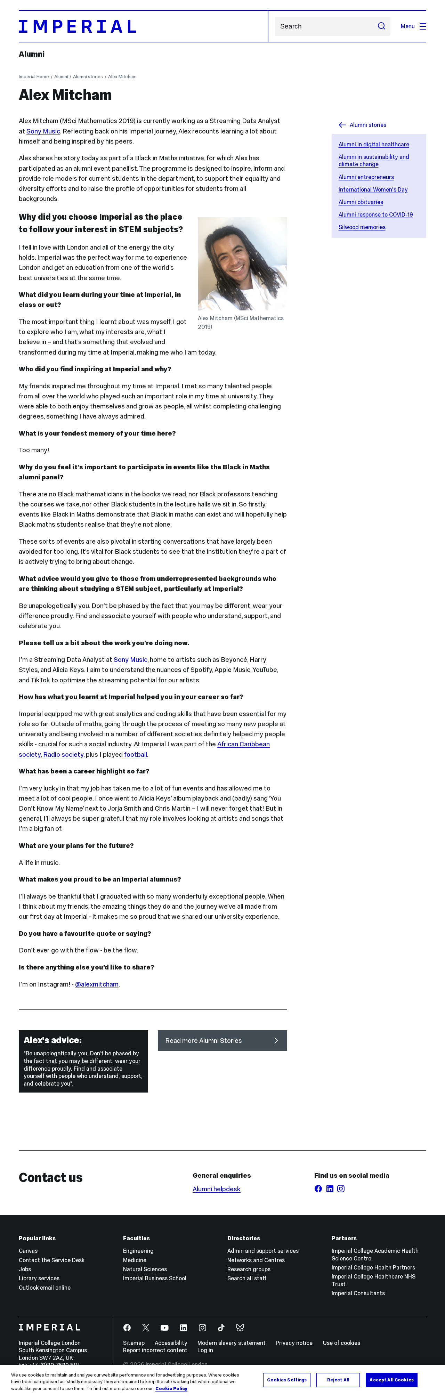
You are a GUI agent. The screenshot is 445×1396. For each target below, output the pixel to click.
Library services (39, 1278)
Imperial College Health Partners (373, 1267)
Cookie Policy (171, 1388)
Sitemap (134, 1342)
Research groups (248, 1269)
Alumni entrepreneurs (366, 176)
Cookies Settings (287, 1379)
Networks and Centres (256, 1260)
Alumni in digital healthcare (374, 144)
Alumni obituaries (361, 201)
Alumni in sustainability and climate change (374, 160)
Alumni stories (88, 77)
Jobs (25, 1269)
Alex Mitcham (122, 77)
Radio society (63, 754)
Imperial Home (34, 77)
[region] (222, 1380)
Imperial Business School (154, 1278)
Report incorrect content (155, 1350)
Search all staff (247, 1278)
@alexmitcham (97, 984)
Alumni (31, 54)
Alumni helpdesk (217, 1189)
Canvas (28, 1250)
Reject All (338, 1379)
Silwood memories (362, 227)
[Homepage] (143, 26)
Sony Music (43, 131)
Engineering (138, 1250)
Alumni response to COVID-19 (376, 214)
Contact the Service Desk (51, 1260)
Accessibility (171, 1342)
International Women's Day (373, 189)
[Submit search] (381, 26)
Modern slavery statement (231, 1342)
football (135, 754)
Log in (205, 1350)
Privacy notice (294, 1342)
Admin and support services (263, 1250)
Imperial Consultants (358, 1293)
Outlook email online (45, 1287)
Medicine (134, 1260)
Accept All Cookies (391, 1379)
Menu (408, 26)
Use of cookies (341, 1342)
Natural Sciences (145, 1269)
